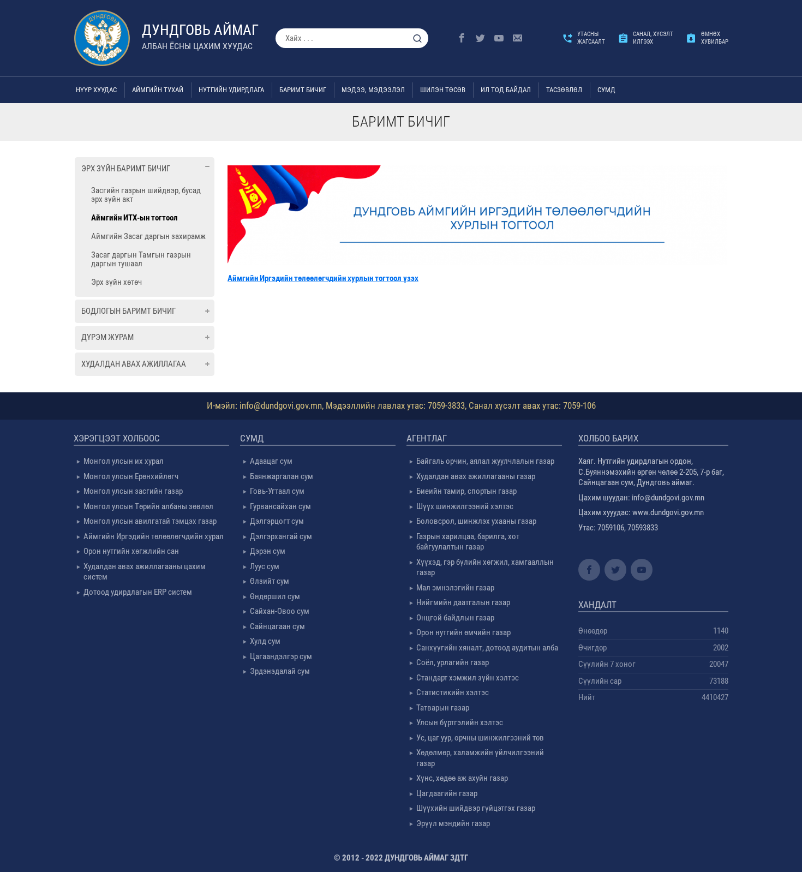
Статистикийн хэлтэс (452, 692)
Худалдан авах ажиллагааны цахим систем (144, 572)
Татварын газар (442, 708)
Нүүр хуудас (96, 90)
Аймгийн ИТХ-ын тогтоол (134, 218)
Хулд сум (265, 641)
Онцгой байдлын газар (455, 618)
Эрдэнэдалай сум (280, 671)
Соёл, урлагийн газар (452, 662)
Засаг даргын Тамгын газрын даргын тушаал (141, 259)
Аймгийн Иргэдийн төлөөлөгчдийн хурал (153, 536)
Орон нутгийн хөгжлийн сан (131, 551)
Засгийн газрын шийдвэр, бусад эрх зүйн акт (146, 195)
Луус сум (264, 566)
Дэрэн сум (267, 551)
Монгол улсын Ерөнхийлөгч (130, 476)
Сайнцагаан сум (277, 626)
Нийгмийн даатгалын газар (463, 602)
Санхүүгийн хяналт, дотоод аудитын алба (487, 648)
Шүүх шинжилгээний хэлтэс (464, 506)
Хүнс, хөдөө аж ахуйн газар (462, 778)
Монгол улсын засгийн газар (133, 491)
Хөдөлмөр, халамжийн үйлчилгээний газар (480, 758)
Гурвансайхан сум (280, 506)
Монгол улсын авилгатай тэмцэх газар (150, 521)
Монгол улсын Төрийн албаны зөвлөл (148, 506)
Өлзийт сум (269, 581)
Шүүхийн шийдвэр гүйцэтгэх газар (475, 808)
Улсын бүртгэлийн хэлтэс (459, 722)
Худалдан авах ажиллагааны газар (475, 476)
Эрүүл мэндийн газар (453, 823)
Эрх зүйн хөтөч (116, 282)
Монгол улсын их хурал (123, 461)
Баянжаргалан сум (281, 476)
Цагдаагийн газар (446, 793)
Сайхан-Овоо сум (279, 611)
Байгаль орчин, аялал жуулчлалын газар (485, 461)
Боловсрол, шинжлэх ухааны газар (476, 521)
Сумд (606, 90)
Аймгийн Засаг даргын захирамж (148, 236)
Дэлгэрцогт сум (277, 521)
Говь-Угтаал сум (277, 491)
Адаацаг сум (271, 461)
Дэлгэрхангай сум (281, 536)
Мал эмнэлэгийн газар (455, 588)
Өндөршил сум (275, 596)
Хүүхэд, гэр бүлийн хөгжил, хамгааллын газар (485, 567)
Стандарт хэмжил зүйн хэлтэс (467, 678)
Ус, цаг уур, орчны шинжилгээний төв (480, 738)
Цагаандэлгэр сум (281, 656)
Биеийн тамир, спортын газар (466, 491)
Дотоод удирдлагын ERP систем (137, 592)
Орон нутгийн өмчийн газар (463, 632)
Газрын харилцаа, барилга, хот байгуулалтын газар (467, 541)
